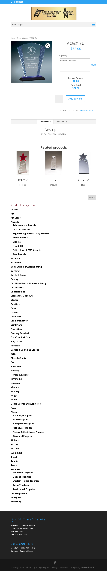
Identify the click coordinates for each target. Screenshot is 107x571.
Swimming (16, 452)
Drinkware (16, 324)
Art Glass (16, 217)
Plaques (15, 412)
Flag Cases (16, 341)
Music (14, 399)
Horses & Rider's (20, 374)
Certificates (17, 287)
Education (16, 329)
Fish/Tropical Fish (20, 337)
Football (15, 345)
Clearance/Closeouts (22, 295)
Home (13, 38)
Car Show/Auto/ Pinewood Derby (28, 283)
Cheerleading (18, 291)
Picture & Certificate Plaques (28, 431)
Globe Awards (20, 237)
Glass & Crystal (22, 38)
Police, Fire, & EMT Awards (27, 250)
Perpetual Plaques (22, 427)
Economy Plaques (22, 415)
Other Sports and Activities (26, 403)
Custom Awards (21, 229)
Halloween (16, 366)
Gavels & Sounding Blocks (25, 349)
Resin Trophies (21, 484)
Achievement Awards (24, 225)
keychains (16, 378)
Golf (13, 362)
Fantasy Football (20, 333)
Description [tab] (45, 121)
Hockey (15, 370)
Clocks (14, 299)
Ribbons (15, 440)
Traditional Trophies (24, 489)
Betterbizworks (88, 567)
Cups (13, 308)
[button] (47, 45)
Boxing (14, 279)
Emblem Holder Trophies (26, 480)
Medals (15, 387)
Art (12, 213)
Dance (14, 312)
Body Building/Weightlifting (26, 266)
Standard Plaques (22, 436)
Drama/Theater (19, 320)
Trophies (15, 469)
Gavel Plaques (20, 419)
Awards (15, 221)
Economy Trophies (23, 472)
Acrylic (14, 209)
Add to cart (75, 98)
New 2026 (18, 245)
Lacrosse (15, 382)
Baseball (15, 258)
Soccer (14, 444)
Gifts (13, 353)
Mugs (14, 395)
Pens (13, 407)
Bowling (15, 270)
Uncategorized (19, 493)
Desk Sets (16, 316)
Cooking (15, 304)
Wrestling (16, 501)
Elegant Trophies (22, 476)
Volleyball (16, 497)
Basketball (16, 262)
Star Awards (19, 254)
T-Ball (14, 456)
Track (14, 465)
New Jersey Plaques (23, 423)
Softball (15, 448)
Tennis (14, 460)
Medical (17, 241)
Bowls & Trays (18, 274)
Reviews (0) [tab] (62, 121)
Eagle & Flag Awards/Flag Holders (31, 233)
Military (15, 391)
